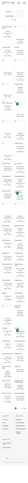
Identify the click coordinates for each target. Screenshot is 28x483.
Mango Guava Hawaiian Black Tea (20, 168)
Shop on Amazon (7, 447)
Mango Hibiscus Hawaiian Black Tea (8, 181)
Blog (4, 422)
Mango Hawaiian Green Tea (7, 33)
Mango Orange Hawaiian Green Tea (7, 285)
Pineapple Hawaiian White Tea (20, 135)
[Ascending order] (21, 11)
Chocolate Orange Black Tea (7, 320)
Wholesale (5, 425)
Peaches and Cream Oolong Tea (20, 148)
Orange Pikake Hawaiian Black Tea (8, 269)
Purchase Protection (18, 432)
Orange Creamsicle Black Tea (20, 245)
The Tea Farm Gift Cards (7, 443)
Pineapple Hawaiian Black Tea (20, 217)
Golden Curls (20, 114)
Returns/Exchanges (20, 428)
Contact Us (5, 428)
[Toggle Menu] (24, 3)
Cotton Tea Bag (8, 73)
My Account (19, 419)
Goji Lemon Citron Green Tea (7, 398)
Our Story (5, 419)
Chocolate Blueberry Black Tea (8, 358)
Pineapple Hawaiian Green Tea (7, 217)
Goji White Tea (20, 369)
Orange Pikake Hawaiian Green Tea (20, 298)
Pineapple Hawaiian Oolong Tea (20, 89)
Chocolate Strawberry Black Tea (20, 312)
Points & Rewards (20, 422)
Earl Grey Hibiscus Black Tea (8, 52)
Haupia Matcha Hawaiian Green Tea (20, 333)
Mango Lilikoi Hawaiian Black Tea (8, 230)
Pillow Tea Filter (8, 95)
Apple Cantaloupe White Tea (8, 372)
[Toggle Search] (18, 3)
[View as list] (15, 19)
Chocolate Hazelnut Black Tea (20, 345)
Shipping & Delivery (20, 425)
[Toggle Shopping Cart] (13, 3)
